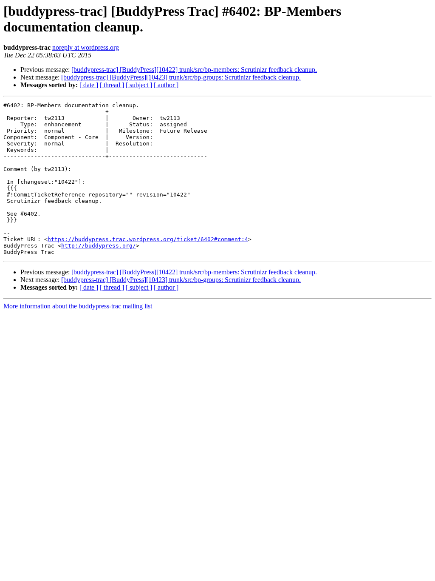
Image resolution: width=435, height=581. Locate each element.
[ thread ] (112, 84)
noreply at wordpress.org (85, 47)
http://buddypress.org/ (98, 245)
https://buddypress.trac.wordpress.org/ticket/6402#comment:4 (148, 239)
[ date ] (88, 84)
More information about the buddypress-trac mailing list (77, 306)
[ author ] (166, 84)
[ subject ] (139, 84)
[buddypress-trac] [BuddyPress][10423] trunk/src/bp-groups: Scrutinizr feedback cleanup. (181, 77)
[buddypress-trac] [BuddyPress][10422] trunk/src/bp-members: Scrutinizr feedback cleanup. (194, 69)
